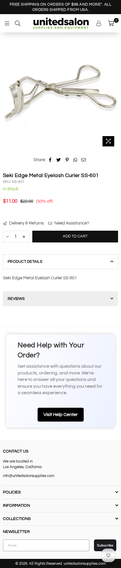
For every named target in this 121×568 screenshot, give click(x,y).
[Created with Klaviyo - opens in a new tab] (60, 357)
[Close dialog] (106, 242)
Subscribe (60, 340)
